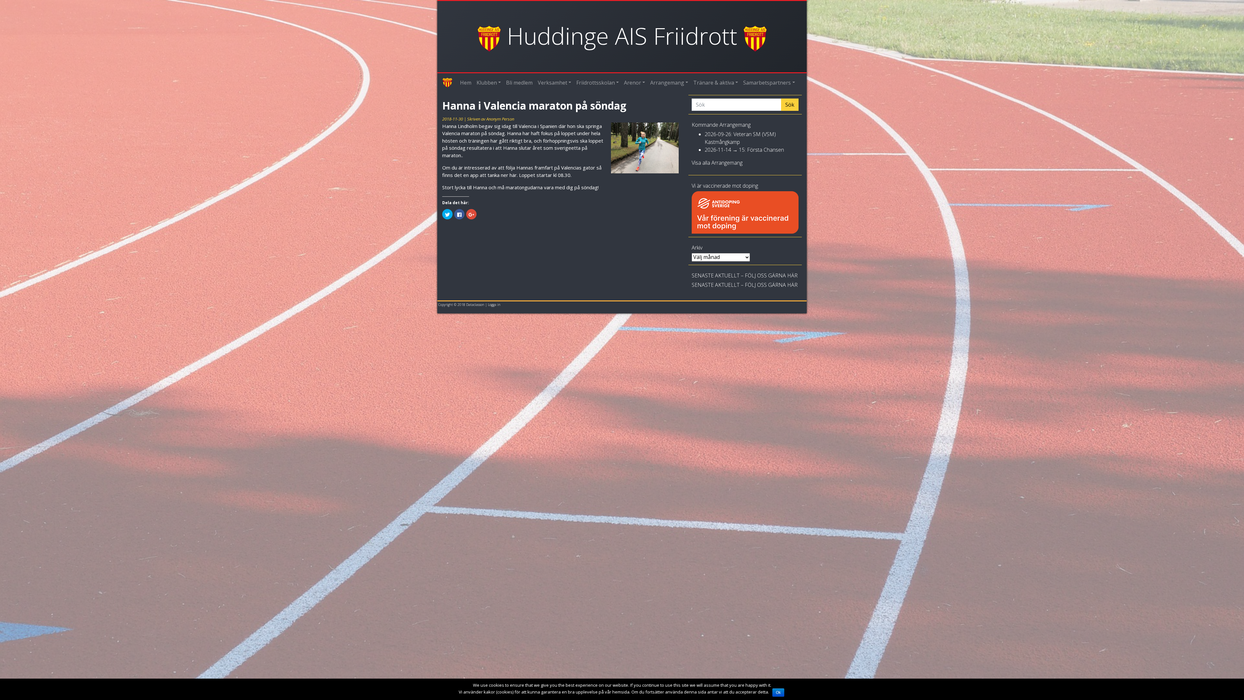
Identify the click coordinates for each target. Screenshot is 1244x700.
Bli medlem (519, 82)
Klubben (487, 82)
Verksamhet (552, 82)
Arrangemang (667, 82)
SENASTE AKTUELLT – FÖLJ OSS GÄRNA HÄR (745, 275)
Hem (465, 82)
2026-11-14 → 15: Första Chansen (744, 149)
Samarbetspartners (767, 82)
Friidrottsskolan (595, 82)
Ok (778, 692)
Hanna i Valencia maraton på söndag (534, 105)
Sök (789, 104)
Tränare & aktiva (713, 82)
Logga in (494, 304)
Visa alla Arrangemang (717, 162)
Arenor (632, 82)
